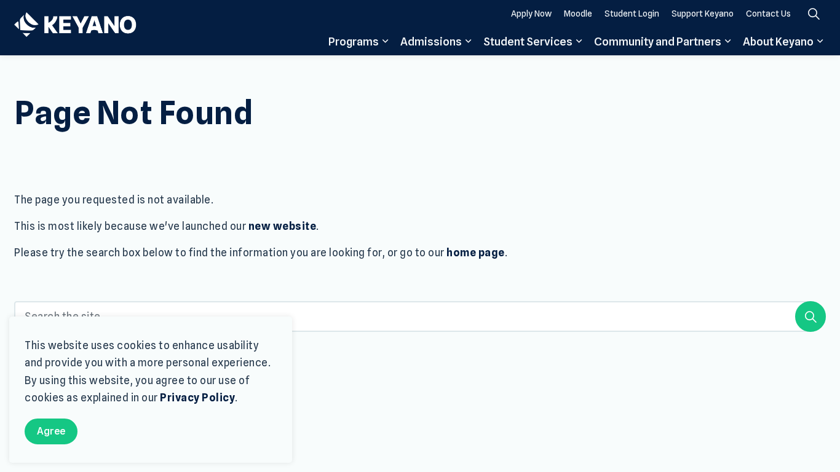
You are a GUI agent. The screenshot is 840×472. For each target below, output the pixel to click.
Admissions (431, 41)
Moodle (578, 13)
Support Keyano (703, 13)
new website (282, 226)
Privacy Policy (197, 397)
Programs (353, 41)
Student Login (631, 13)
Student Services (528, 41)
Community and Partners (657, 41)
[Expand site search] (813, 14)
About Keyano (778, 41)
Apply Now (531, 13)
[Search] (810, 316)
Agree (51, 431)
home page (475, 252)
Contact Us (768, 13)
